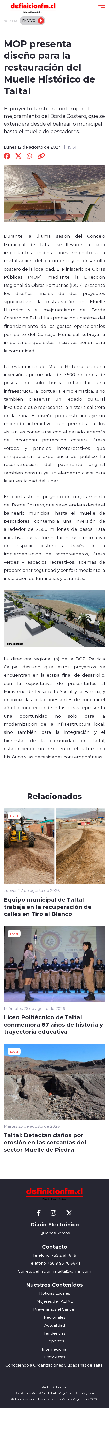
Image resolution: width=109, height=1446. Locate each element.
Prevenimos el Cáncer (54, 1309)
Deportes (54, 1341)
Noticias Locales (54, 1293)
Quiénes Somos (55, 1233)
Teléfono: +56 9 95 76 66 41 (54, 1263)
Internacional (54, 1349)
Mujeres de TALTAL (54, 1301)
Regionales (54, 1317)
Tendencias (54, 1333)
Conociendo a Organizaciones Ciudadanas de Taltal (54, 1365)
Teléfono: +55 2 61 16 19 (54, 1255)
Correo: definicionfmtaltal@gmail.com (54, 1271)
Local (14, 816)
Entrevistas (54, 1357)
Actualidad (54, 1325)
